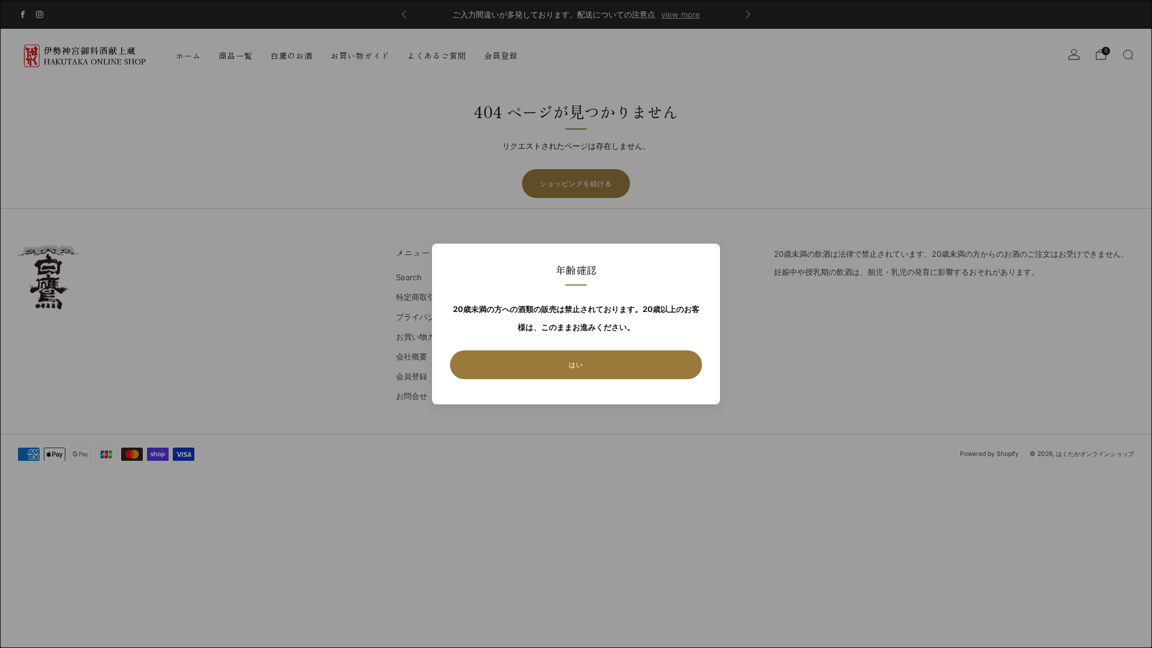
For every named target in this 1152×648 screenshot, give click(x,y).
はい (576, 365)
